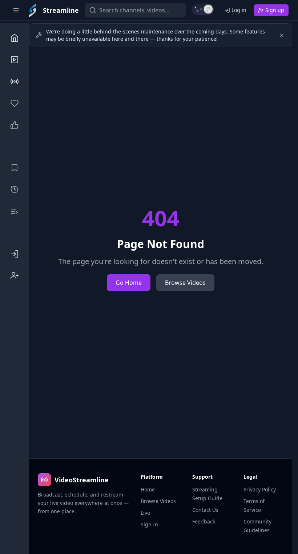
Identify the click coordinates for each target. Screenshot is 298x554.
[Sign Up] (14, 276)
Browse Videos (185, 283)
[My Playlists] (14, 211)
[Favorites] (14, 103)
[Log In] (14, 254)
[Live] (14, 81)
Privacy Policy (259, 489)
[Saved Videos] (14, 168)
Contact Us (205, 509)
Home (148, 489)
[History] (14, 189)
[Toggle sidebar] (16, 10)
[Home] (14, 38)
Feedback (203, 521)
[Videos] (14, 59)
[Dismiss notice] (281, 35)
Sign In (149, 524)
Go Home (129, 283)
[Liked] (14, 125)
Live (145, 512)
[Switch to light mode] (203, 9)
